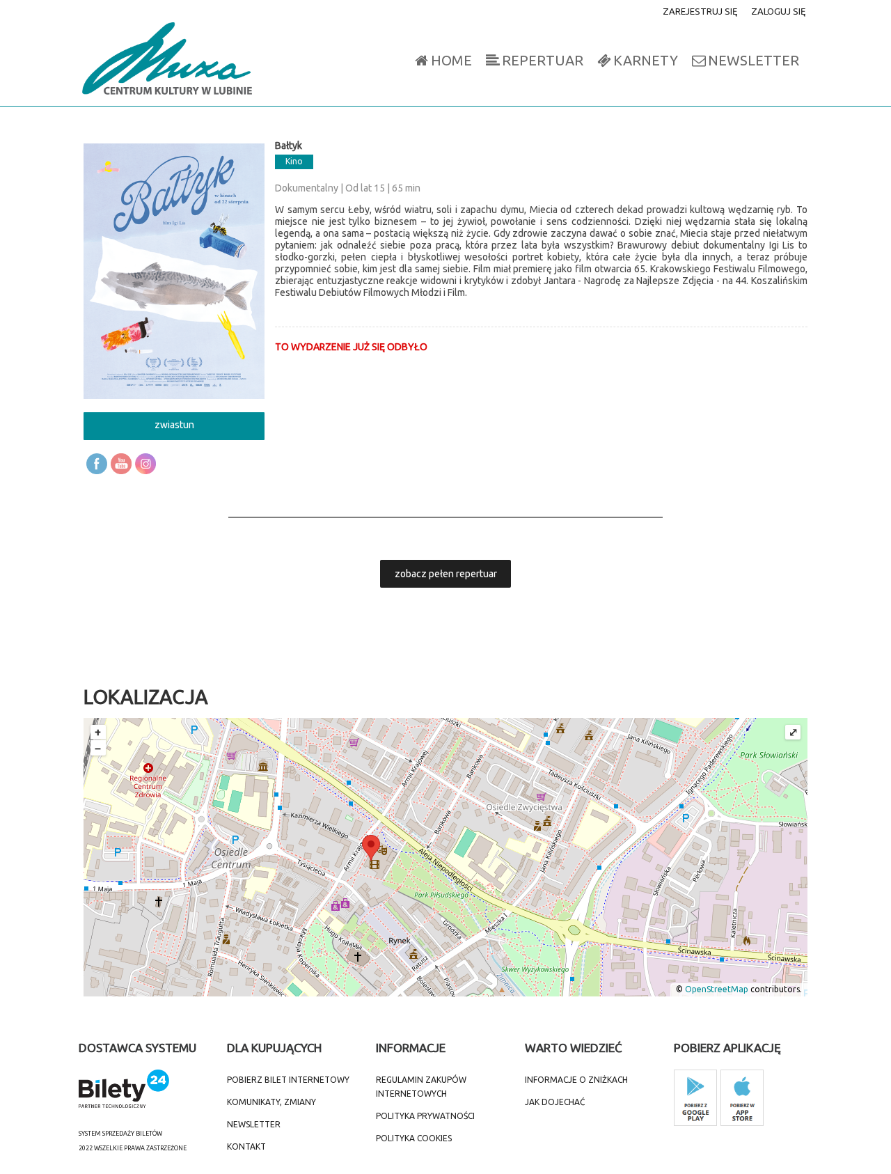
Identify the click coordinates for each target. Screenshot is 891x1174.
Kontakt (246, 1146)
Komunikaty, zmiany (271, 1101)
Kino (294, 161)
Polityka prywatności (425, 1115)
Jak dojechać (555, 1101)
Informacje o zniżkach (576, 1079)
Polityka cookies (414, 1138)
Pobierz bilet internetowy (288, 1079)
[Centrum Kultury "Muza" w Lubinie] (167, 60)
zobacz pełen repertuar (446, 573)
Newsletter (254, 1124)
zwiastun (174, 424)
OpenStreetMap (716, 989)
